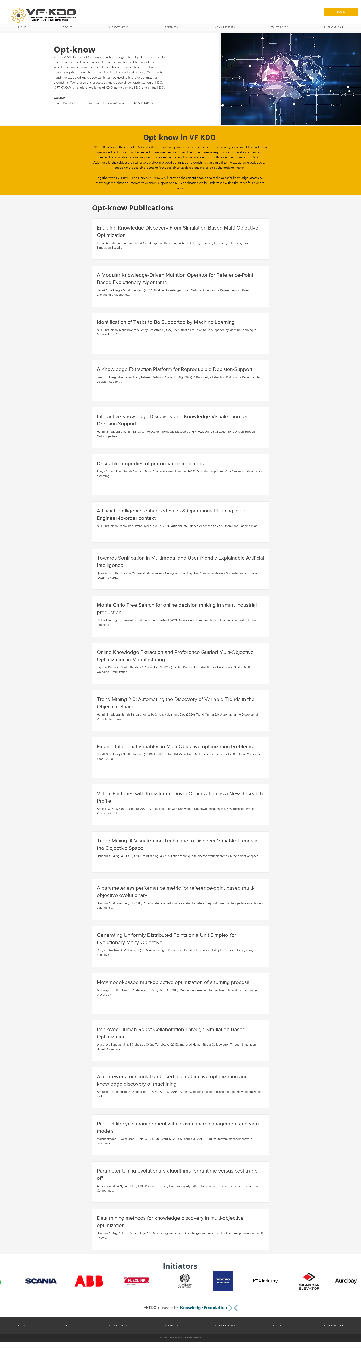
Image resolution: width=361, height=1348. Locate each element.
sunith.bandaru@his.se (109, 103)
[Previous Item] (5, 1281)
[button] (118, 27)
